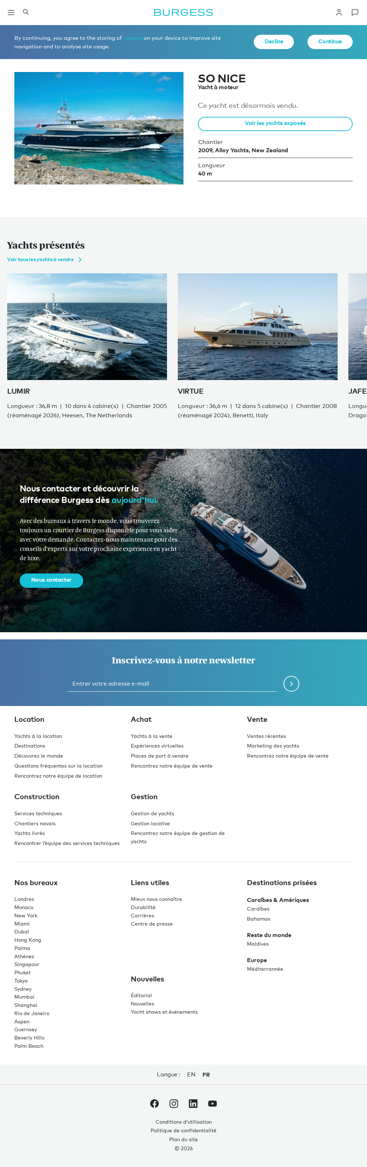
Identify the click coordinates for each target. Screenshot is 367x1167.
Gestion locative (150, 823)
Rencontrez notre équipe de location (58, 776)
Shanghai (25, 1005)
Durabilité (143, 907)
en (191, 1074)
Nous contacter (51, 579)
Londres (24, 899)
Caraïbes (258, 909)
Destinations (29, 746)
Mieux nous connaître (156, 899)
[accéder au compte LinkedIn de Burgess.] (193, 1105)
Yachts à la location (38, 736)
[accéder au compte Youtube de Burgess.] (212, 1105)
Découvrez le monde (38, 756)
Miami (22, 924)
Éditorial (141, 995)
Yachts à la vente (151, 736)
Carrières (142, 915)
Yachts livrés (29, 833)
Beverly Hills (29, 1037)
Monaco (23, 907)
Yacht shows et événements (164, 1012)
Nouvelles (142, 1003)
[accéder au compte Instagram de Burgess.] (174, 1105)
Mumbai (24, 997)
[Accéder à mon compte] (339, 12)
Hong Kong (27, 940)
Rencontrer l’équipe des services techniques (67, 843)
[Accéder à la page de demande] (355, 12)
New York (25, 915)
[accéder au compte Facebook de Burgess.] (154, 1105)
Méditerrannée (265, 969)
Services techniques (38, 813)
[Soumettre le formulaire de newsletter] (291, 684)
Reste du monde (269, 934)
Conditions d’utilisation (184, 1122)
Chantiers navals (35, 823)
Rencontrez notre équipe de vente (172, 766)
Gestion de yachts (152, 813)
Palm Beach (28, 1046)
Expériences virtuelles (157, 746)
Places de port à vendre (160, 756)
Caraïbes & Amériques (278, 899)
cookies (132, 37)
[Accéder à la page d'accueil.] (183, 12)
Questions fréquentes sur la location (58, 766)
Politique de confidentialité (183, 1130)
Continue (330, 41)
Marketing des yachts (273, 746)
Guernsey (25, 1029)
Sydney (23, 989)
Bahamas (258, 919)
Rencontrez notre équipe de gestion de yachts (178, 837)
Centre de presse (152, 924)
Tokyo (21, 981)
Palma (22, 948)
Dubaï (21, 931)
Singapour (26, 964)
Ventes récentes (266, 736)
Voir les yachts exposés (275, 122)
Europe (257, 960)
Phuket (22, 972)
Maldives (258, 944)
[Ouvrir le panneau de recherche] (26, 12)
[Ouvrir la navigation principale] (11, 12)
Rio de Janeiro (31, 1013)
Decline (273, 41)
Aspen (21, 1021)
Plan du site (183, 1139)
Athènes (24, 956)
